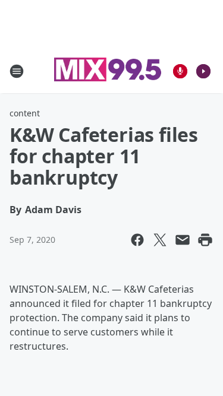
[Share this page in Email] (182, 240)
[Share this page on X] (160, 240)
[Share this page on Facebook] (137, 240)
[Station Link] (107, 71)
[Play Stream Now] (203, 71)
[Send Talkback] (180, 71)
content (25, 113)
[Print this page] (205, 240)
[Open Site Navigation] (17, 71)
